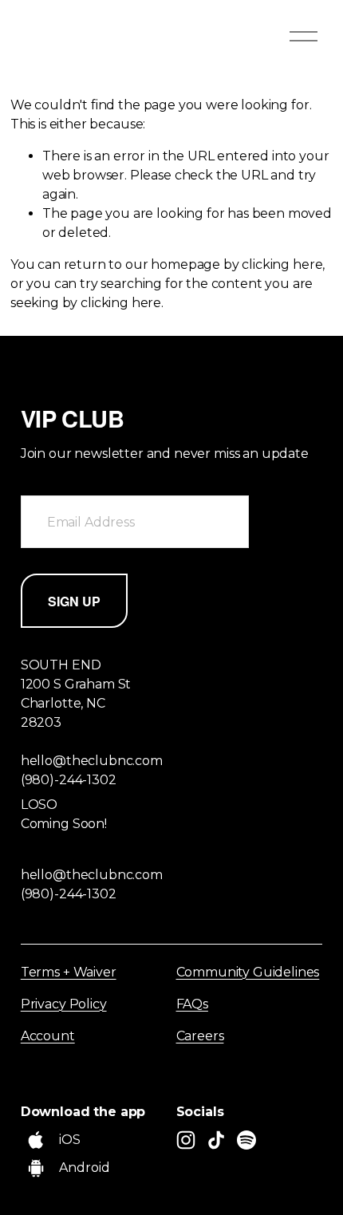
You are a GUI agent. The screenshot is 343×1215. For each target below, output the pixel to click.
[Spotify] (246, 1140)
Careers (200, 1035)
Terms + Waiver (68, 972)
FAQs (192, 1004)
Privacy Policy (64, 1004)
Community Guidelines (248, 972)
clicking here (282, 264)
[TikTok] (216, 1140)
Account (48, 1035)
